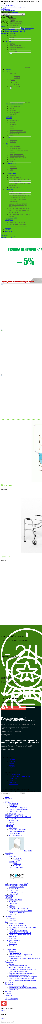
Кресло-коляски (11, 764)
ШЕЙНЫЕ (27, 67)
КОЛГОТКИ (13, 35)
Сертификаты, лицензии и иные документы (19, 184)
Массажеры (13, 168)
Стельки (12, 759)
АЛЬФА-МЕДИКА (14, 120)
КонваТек (13, 142)
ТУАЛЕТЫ (12, 159)
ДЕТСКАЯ (12, 80)
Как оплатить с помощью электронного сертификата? (18, 225)
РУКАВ (12, 37)
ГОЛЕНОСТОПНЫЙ (15, 106)
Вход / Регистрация (11, 999)
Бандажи (12, 767)
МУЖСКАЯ (17, 78)
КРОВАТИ (12, 152)
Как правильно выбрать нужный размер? (19, 215)
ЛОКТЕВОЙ (13, 110)
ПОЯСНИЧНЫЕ (14, 49)
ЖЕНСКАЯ (17, 76)
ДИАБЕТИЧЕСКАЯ (15, 86)
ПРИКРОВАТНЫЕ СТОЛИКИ (17, 156)
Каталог (12, 780)
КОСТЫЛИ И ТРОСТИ (15, 148)
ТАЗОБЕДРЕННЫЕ (15, 51)
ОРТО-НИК (13, 124)
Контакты (12, 782)
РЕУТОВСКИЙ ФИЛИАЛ (16, 130)
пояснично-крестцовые (17, 47)
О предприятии (14, 775)
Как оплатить (13, 784)
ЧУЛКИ (12, 39)
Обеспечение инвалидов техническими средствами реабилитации (17, 199)
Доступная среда (15, 177)
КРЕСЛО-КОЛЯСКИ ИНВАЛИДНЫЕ (19, 150)
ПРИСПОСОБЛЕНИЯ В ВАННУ (18, 157)
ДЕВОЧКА (16, 82)
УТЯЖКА (12, 27)
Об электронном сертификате (19, 776)
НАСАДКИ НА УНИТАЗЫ (16, 154)
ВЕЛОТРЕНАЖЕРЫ (15, 146)
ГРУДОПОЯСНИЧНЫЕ (15, 45)
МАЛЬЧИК (16, 84)
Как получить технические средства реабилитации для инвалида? (18, 204)
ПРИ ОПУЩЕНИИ (14, 25)
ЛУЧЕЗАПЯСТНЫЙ (15, 112)
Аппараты (13, 166)
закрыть (3, 1010)
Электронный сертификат (18, 222)
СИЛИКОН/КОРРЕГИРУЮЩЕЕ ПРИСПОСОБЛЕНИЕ (17, 132)
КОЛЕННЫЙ (13, 108)
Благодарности (15, 187)
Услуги (12, 191)
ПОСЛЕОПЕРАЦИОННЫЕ (16, 23)
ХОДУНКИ (12, 161)
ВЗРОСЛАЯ (13, 73)
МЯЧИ (11, 169)
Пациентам (13, 778)
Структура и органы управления (20, 179)
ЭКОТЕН (27, 102)
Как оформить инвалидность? (19, 195)
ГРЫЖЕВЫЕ (13, 18)
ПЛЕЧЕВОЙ (13, 114)
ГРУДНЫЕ (12, 44)
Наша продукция (15, 181)
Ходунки (12, 761)
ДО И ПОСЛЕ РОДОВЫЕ (16, 21)
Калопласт (13, 140)
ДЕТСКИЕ (12, 20)
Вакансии (13, 175)
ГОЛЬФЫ (12, 33)
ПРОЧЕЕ (12, 128)
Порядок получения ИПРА (18, 193)
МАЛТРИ (12, 122)
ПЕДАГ (12, 126)
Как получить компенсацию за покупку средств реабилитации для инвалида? (19, 210)
